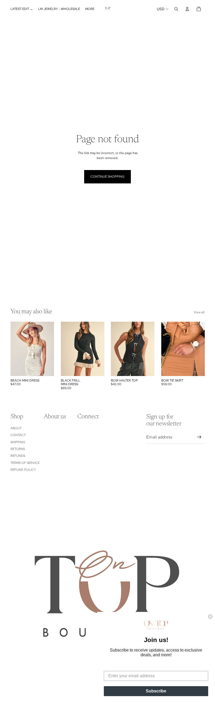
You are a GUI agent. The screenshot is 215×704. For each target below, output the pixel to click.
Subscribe (156, 691)
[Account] (187, 9)
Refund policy (23, 470)
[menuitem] (90, 9)
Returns (17, 449)
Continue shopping (107, 176)
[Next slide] (100, 348)
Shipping (17, 442)
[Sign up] (199, 437)
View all (199, 312)
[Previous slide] (65, 348)
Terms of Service (25, 463)
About (16, 428)
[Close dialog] (210, 616)
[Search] (176, 9)
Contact (18, 435)
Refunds (17, 456)
